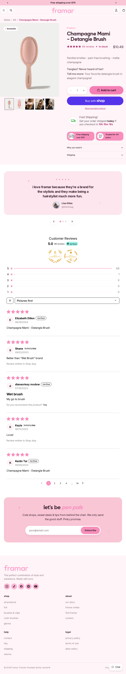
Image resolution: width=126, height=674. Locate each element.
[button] (63, 268)
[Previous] (54, 221)
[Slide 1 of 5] (9, 104)
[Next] (72, 221)
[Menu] (4, 10)
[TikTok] (14, 586)
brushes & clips (12, 613)
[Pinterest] (29, 586)
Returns (7, 654)
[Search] (11, 10)
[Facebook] (21, 586)
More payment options (95, 108)
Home (7, 20)
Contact (8, 638)
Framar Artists (72, 607)
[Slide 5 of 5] (49, 104)
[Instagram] (7, 586)
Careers (69, 618)
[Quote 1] (60, 221)
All (14, 20)
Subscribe (90, 530)
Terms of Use (72, 643)
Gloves (7, 623)
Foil (5, 607)
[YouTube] (36, 586)
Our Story (70, 602)
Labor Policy (71, 648)
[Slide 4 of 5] (39, 104)
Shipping (71, 155)
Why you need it (74, 147)
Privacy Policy (72, 638)
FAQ (5, 643)
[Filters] (10, 301)
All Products (10, 602)
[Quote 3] (65, 221)
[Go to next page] (83, 483)
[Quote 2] (63, 221)
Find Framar (71, 613)
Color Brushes (11, 618)
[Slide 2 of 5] (19, 104)
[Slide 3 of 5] (29, 104)
